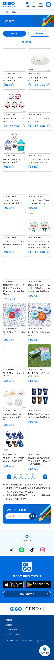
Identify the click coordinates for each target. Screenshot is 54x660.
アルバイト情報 (10, 629)
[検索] (33, 516)
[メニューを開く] (48, 4)
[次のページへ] (45, 476)
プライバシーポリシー (13, 634)
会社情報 (8, 620)
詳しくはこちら (27, 594)
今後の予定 (39, 33)
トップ (5, 12)
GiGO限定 (27, 42)
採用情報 (8, 625)
